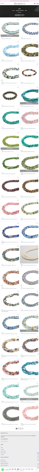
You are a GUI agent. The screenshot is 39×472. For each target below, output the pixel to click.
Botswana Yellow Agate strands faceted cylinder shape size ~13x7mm (10, 356)
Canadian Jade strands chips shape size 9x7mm (8, 173)
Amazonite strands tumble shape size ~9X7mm (27, 151)
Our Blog (2, 454)
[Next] (22, 428)
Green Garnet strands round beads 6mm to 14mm (28, 60)
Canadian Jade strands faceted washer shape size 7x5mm (28, 174)
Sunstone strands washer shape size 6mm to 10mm (9, 288)
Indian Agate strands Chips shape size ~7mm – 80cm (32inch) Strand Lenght (9, 311)
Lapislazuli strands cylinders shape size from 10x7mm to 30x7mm (10, 242)
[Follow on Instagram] (3, 441)
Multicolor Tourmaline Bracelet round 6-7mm (27, 83)
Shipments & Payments (4, 463)
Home (13, 10)
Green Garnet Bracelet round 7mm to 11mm (8, 106)
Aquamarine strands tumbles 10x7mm (7, 60)
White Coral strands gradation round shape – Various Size (28, 265)
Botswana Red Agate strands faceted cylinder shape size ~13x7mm (10, 379)
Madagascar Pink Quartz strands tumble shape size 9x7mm (28, 129)
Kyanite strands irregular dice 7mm (26, 38)
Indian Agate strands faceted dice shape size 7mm (9, 265)
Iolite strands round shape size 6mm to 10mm (27, 288)
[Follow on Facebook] (1, 441)
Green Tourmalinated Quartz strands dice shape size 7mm (28, 219)
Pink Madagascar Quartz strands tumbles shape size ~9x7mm (28, 424)
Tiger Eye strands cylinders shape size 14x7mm (28, 196)
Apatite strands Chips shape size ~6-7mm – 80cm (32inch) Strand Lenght (28, 379)
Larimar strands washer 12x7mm (6, 38)
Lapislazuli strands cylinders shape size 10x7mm (28, 242)
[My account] (36, 3)
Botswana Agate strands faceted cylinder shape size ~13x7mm (28, 356)
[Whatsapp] (2, 469)
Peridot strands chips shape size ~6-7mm (8, 151)
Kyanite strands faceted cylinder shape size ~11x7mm (29, 310)
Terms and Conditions (4, 465)
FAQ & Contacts (3, 452)
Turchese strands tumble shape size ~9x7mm (27, 106)
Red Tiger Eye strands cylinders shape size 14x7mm (9, 196)
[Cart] (37, 3)
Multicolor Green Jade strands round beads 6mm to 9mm (9, 83)
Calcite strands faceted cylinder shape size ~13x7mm (28, 333)
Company (2, 449)
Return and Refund (4, 461)
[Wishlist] (34, 3)
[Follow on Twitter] (5, 441)
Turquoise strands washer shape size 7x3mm (8, 128)
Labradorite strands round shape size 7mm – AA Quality (10, 424)
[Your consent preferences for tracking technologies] (38, 354)
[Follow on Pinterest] (7, 441)
